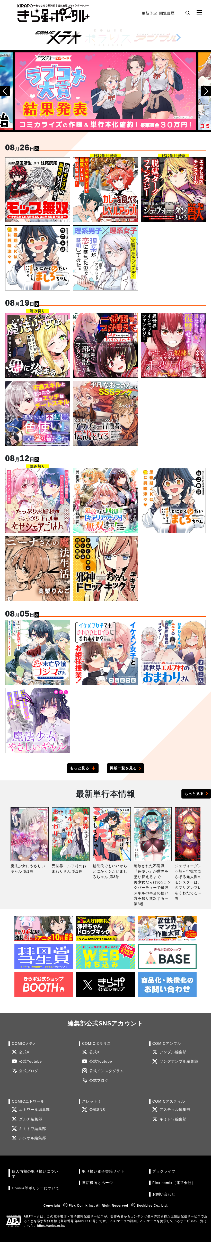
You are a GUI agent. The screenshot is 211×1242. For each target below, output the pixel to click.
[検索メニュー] (187, 12)
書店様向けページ (97, 1183)
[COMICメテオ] (58, 37)
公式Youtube (30, 1061)
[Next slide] (178, 37)
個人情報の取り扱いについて (35, 1173)
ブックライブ (163, 1171)
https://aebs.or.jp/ (51, 1226)
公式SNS (97, 1110)
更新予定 (149, 13)
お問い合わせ (163, 1194)
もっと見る (79, 768)
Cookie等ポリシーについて (35, 1188)
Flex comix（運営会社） (174, 1183)
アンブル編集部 (173, 1052)
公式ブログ (28, 1071)
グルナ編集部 (30, 1119)
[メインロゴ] (53, 13)
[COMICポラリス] (108, 37)
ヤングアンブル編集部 (179, 1061)
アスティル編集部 (175, 1110)
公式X (24, 1052)
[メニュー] (199, 12)
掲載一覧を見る (123, 768)
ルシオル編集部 (32, 1138)
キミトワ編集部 (32, 1129)
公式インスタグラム (106, 1071)
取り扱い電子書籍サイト (103, 1171)
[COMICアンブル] (157, 37)
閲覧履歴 (167, 13)
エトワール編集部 (34, 1110)
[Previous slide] (5, 91)
